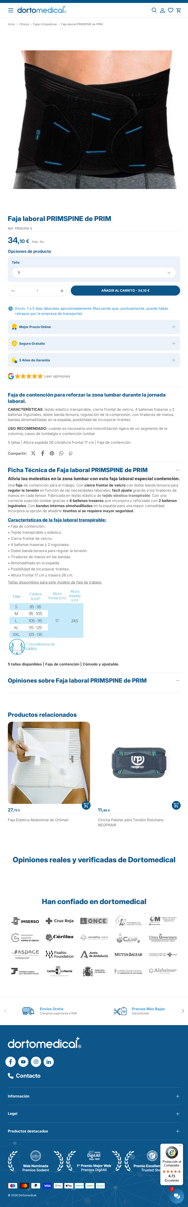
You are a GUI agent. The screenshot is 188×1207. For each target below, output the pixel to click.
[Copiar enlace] (70, 453)
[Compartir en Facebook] (42, 453)
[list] (94, 121)
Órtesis (24, 24)
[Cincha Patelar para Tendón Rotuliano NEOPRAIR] (139, 763)
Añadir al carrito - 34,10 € (125, 290)
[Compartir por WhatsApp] (61, 453)
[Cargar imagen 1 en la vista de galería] (94, 120)
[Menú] (180, 1147)
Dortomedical (27, 1195)
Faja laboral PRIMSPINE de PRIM (82, 24)
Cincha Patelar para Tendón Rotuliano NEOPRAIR (131, 822)
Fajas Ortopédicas (45, 24)
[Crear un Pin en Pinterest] (52, 453)
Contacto (28, 1075)
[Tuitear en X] (33, 453)
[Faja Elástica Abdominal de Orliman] (49, 763)
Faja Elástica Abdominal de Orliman (38, 820)
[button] (179, 10)
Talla (16, 262)
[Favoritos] (170, 10)
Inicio (11, 24)
